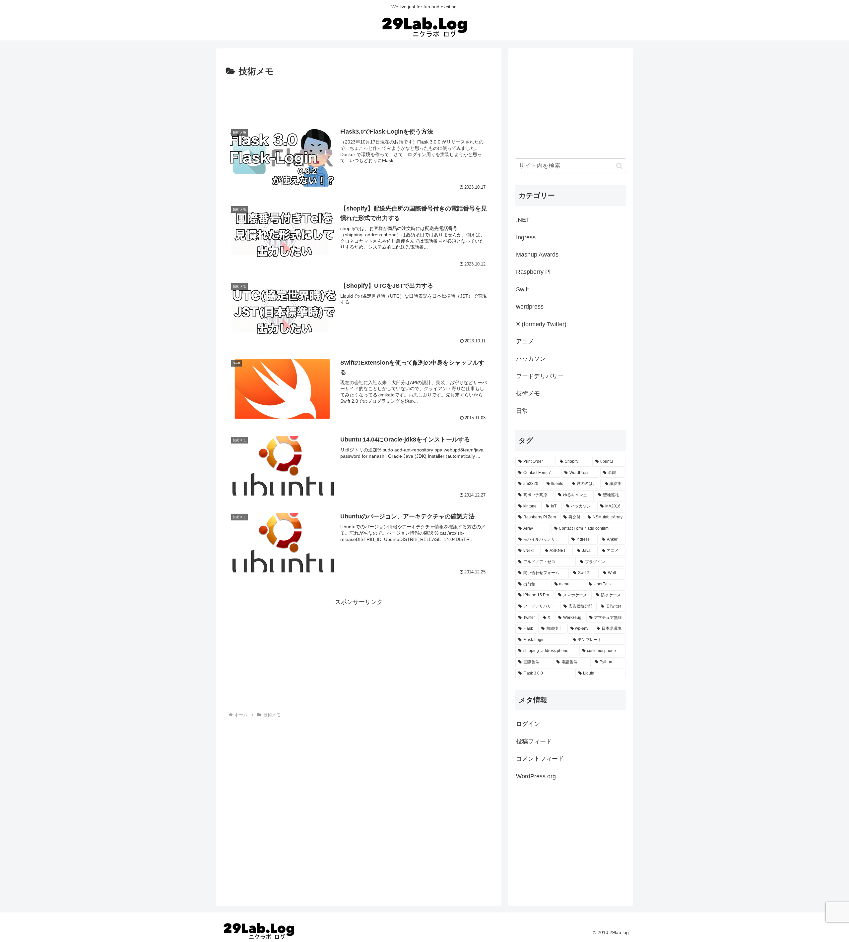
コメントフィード (540, 758)
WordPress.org (536, 776)
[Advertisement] (358, 97)
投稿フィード (534, 741)
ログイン (528, 724)
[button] (619, 166)
